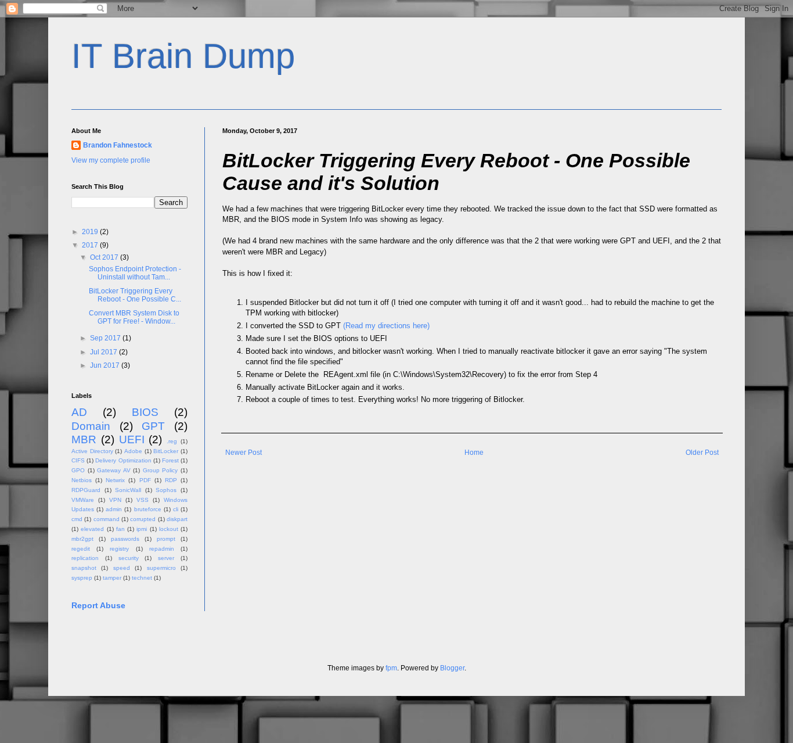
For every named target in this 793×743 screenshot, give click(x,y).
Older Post (702, 452)
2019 (91, 232)
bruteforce (147, 509)
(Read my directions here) (386, 325)
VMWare (82, 500)
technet (142, 578)
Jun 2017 (105, 365)
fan (120, 529)
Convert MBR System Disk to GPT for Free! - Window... (134, 317)
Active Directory (92, 451)
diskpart (177, 519)
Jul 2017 (104, 352)
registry (119, 548)
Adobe (133, 451)
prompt (166, 539)
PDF (145, 480)
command (106, 519)
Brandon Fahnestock (117, 145)
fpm (391, 668)
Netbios (81, 480)
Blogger (452, 668)
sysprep (81, 578)
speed (121, 568)
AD (79, 412)
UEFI (132, 439)
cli (175, 509)
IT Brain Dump (183, 56)
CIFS (78, 460)
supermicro (161, 568)
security (128, 558)
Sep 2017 (106, 338)
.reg (172, 441)
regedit (80, 548)
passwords (125, 539)
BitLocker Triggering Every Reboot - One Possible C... (135, 295)
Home (474, 452)
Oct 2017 (105, 257)
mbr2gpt (82, 539)
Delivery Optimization (123, 460)
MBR (83, 439)
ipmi (141, 529)
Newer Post (243, 452)
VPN (115, 500)
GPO (78, 470)
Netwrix (115, 480)
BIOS (145, 412)
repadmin (161, 548)
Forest (170, 460)
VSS (142, 500)
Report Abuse (98, 605)
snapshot (83, 568)
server (166, 558)
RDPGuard (85, 490)
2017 (91, 245)
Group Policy (160, 470)
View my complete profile (110, 160)
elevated (92, 529)
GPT (153, 426)
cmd (76, 519)
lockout (168, 529)
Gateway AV (114, 470)
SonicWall (128, 490)
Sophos (166, 490)
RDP (171, 480)
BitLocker (165, 451)
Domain (90, 426)
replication (85, 558)
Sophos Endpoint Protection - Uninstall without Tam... (135, 273)
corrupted (143, 519)
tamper (112, 578)
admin (114, 509)
